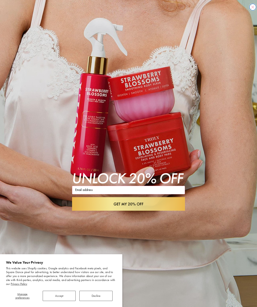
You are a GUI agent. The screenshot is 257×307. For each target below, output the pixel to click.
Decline (96, 296)
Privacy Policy (19, 284)
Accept (59, 296)
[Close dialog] (252, 7)
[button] (128, 204)
